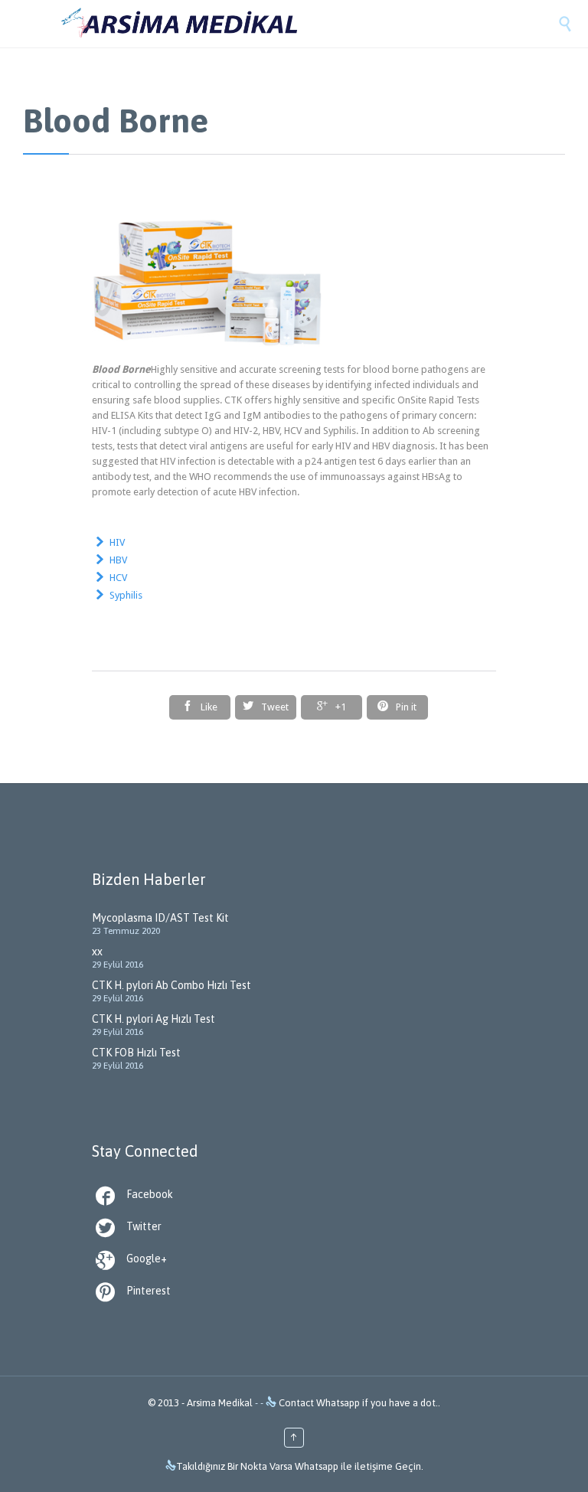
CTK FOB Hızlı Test (136, 1052)
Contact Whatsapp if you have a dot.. (358, 1403)
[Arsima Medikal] (309, 23)
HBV (118, 560)
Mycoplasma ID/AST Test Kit (160, 918)
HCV (118, 577)
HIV (117, 542)
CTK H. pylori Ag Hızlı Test (153, 1019)
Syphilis (125, 595)
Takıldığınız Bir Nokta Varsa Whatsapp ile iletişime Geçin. (299, 1466)
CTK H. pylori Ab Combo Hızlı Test (171, 985)
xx (97, 951)
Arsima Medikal (220, 1403)
